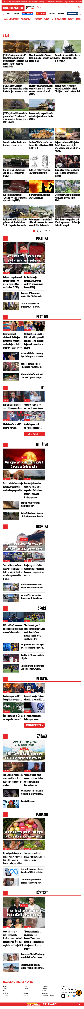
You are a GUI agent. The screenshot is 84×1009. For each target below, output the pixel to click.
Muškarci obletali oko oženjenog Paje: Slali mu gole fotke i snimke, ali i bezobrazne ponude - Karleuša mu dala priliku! (32, 355)
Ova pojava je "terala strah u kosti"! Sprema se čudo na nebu (24, 465)
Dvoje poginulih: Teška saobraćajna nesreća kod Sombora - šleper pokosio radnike (34, 570)
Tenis (5, 621)
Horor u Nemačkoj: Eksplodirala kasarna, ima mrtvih (39, 196)
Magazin (26, 993)
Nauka (24, 458)
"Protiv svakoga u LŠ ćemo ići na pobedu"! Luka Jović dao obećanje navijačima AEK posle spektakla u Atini (34, 632)
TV (4, 991)
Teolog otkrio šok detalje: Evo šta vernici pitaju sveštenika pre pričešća (13, 487)
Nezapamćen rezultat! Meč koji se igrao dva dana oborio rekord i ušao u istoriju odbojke (33, 646)
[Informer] (37, 7)
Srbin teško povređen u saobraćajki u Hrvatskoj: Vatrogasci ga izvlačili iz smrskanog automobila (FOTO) (13, 572)
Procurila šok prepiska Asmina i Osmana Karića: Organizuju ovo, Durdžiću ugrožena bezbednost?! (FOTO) (24, 913)
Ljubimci (27, 849)
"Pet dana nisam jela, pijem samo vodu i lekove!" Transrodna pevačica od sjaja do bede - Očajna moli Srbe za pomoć (34, 940)
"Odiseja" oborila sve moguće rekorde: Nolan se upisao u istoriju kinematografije (33, 780)
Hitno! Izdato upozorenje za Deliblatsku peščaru (30, 504)
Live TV (6, 400)
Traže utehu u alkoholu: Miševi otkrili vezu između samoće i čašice (34, 857)
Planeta (6, 692)
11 (46, 231)
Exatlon (6, 330)
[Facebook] (62, 989)
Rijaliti (24, 906)
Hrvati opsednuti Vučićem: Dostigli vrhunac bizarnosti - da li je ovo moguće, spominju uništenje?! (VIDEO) (41, 90)
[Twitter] (66, 989)
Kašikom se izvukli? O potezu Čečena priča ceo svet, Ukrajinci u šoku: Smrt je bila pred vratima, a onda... (15, 222)
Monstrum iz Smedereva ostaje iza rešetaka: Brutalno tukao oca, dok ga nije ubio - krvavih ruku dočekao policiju (24, 546)
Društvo (52, 13)
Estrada (7, 927)
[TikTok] (79, 989)
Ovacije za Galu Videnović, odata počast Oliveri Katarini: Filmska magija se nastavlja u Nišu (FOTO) (32, 792)
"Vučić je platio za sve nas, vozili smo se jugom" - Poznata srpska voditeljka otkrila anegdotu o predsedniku (34, 407)
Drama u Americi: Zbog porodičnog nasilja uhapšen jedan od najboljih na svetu (67, 173)
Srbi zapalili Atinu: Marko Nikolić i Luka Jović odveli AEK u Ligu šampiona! (32, 668)
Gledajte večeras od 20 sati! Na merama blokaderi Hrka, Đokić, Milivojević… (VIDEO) (12, 426)
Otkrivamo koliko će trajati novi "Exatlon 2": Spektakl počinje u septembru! (31, 376)
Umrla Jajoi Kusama (28, 801)
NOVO (8, 13)
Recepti (71, 19)
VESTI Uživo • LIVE (50, 1004)
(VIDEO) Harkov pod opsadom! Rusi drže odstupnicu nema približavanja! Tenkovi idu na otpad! (67, 222)
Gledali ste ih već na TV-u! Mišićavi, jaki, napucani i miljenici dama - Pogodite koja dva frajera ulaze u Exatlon (34, 341)
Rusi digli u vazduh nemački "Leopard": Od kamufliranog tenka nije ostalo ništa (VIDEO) (15, 198)
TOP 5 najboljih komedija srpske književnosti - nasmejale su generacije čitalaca (13, 780)
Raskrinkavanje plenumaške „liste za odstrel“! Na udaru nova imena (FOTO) (33, 282)
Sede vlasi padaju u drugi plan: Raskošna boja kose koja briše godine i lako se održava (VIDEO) (32, 881)
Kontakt (44, 991)
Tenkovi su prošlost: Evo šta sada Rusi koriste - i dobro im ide (14, 144)
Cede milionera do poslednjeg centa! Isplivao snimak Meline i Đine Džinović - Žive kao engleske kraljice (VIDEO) (13, 938)
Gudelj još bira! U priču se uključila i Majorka (32, 657)
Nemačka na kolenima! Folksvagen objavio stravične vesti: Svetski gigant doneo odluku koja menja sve (34, 718)
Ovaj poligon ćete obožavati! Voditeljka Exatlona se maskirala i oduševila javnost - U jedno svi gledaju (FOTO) (12, 341)
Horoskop (37, 19)
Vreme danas (26, 19)
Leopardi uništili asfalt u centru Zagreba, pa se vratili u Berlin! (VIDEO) (14, 173)
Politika (16, 13)
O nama (44, 989)
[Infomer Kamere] (30, 8)
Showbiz (28, 771)
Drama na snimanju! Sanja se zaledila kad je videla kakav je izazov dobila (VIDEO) (31, 366)
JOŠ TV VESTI (33, 434)
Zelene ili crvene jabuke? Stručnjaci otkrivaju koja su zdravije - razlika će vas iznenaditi (24, 834)
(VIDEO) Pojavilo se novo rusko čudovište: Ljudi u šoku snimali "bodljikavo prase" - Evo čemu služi (67, 89)
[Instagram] (69, 989)
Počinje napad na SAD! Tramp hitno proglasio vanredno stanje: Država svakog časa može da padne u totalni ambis (12, 698)
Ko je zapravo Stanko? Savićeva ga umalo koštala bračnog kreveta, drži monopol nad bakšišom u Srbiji (33, 956)
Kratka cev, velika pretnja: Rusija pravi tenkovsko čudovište (40, 171)
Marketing (45, 986)
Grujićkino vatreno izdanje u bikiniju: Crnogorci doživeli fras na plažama (32, 967)
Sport (25, 986)
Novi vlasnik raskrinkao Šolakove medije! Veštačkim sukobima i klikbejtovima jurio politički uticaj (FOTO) (24, 258)
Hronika (61, 13)
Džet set (26, 995)
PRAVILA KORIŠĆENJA (48, 995)
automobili (48, 19)
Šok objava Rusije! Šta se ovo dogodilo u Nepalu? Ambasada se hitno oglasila (13, 718)
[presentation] (3, 14)
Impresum (45, 993)
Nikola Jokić (60, 19)
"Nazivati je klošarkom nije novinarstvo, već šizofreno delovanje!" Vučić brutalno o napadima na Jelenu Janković (31, 305)
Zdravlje (24, 827)
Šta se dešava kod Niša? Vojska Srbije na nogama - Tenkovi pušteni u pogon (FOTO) (42, 58)
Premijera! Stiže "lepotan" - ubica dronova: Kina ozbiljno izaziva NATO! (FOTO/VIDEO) (41, 145)
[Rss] (76, 989)
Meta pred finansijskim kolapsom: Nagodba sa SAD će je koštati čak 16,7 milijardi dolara (32, 871)
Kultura (24, 749)
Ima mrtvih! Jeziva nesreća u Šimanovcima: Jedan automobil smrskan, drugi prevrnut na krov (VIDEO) (32, 597)
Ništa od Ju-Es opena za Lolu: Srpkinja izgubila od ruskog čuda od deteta (13, 629)
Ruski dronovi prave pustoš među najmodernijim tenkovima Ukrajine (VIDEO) (41, 116)
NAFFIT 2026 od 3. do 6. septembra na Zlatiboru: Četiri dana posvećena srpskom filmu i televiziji (24, 756)
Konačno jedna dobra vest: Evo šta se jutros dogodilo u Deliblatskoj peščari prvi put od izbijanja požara (33, 490)
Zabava (26, 991)
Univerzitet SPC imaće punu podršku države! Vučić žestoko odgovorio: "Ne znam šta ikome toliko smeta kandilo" (31, 295)
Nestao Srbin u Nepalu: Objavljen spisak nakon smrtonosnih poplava (32, 515)
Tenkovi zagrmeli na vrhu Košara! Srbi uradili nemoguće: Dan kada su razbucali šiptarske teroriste (41, 222)
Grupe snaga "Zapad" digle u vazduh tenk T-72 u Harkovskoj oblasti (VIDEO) (67, 198)
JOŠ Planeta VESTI (33, 725)
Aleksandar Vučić (11, 19)
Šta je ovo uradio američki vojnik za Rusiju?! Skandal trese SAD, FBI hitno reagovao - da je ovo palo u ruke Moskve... (67, 146)
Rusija (79, 19)
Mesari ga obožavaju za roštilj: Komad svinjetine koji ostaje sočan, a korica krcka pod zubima (13, 858)
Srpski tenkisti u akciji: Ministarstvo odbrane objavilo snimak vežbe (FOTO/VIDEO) (67, 58)
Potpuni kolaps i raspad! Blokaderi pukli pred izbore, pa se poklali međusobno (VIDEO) (12, 282)
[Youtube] (72, 989)
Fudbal (27, 621)
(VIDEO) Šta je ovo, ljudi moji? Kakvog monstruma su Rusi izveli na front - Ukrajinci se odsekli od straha (15, 89)
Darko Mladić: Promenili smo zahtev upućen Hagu (12, 407)
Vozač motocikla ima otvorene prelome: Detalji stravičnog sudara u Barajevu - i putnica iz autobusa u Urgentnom (33, 586)
